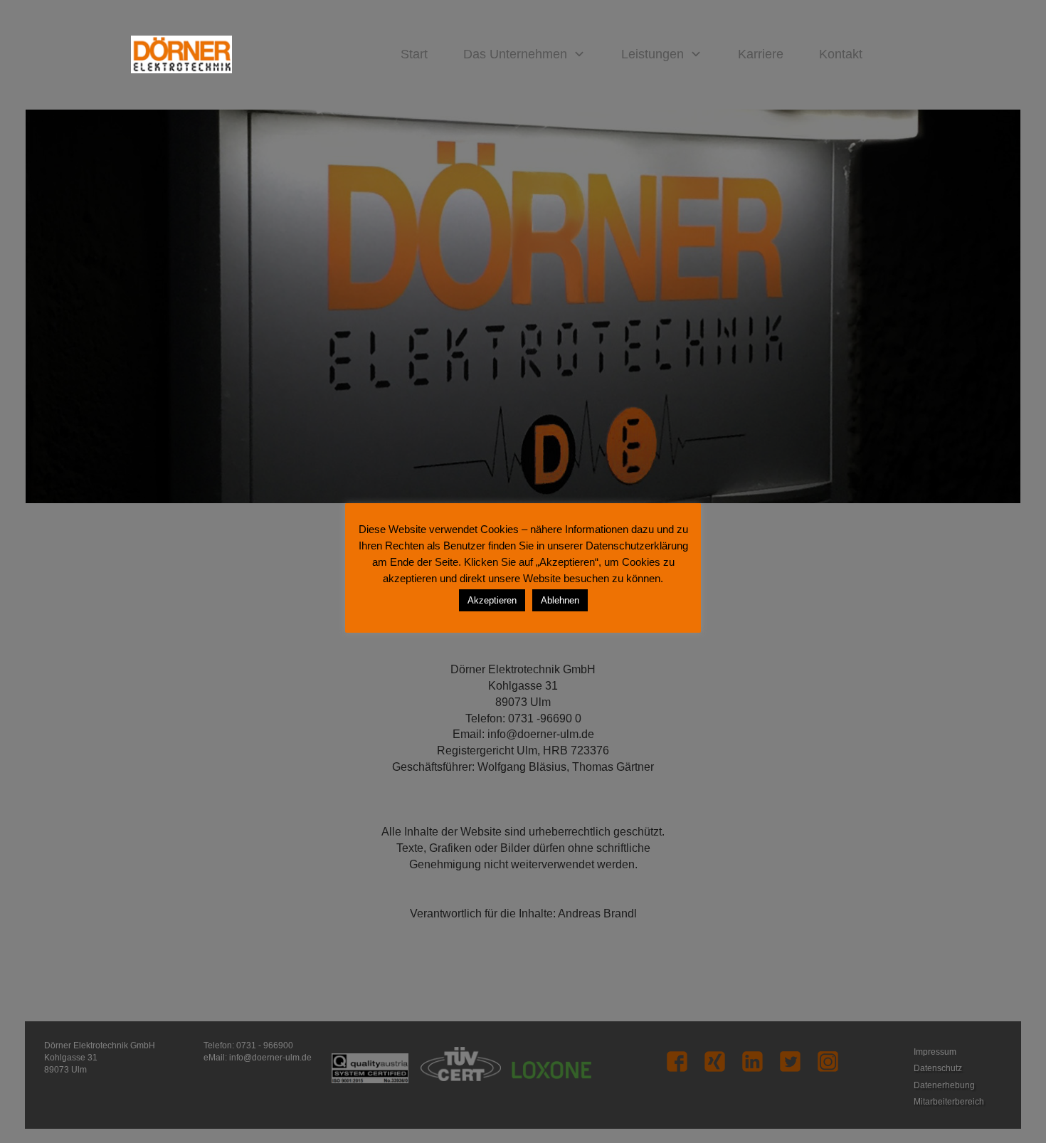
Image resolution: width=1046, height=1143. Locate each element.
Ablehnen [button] (560, 600)
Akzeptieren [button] (492, 600)
